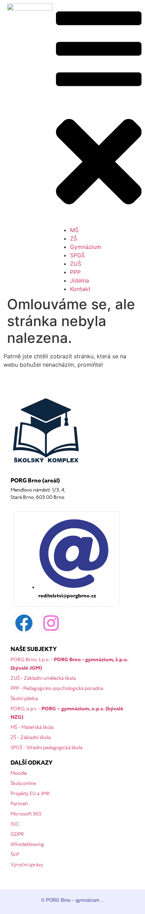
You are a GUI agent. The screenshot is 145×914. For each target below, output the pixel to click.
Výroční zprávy (27, 864)
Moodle (19, 773)
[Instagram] (51, 623)
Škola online (23, 783)
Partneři (19, 803)
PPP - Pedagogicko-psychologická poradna (57, 688)
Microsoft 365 (26, 814)
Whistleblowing (27, 844)
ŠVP (15, 854)
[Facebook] (24, 623)
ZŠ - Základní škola (31, 737)
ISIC (15, 824)
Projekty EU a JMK (30, 793)
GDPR (17, 834)
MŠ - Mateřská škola (32, 727)
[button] (98, 113)
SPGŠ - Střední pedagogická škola (46, 747)
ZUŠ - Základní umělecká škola (43, 678)
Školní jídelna (24, 698)
